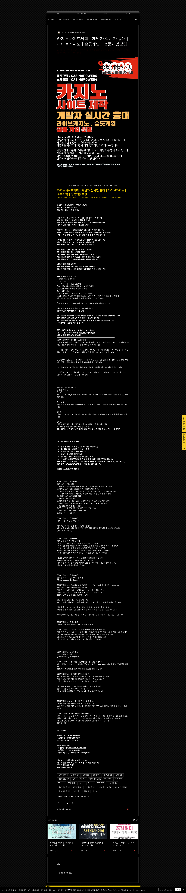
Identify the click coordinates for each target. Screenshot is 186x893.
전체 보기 (136, 820)
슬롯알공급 (86, 775)
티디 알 (95, 791)
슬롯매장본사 (75, 775)
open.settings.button (166, 890)
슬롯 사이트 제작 (64, 19)
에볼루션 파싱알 (74, 796)
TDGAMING (100, 783)
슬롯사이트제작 (63, 775)
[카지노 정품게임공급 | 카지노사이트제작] (124, 831)
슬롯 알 (109, 787)
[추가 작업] (128, 33)
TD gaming (61, 783)
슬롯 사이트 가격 (106, 19)
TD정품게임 (71, 783)
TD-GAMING (118, 779)
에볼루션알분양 (107, 775)
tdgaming (81, 783)
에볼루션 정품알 (62, 796)
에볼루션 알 (85, 791)
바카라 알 (76, 791)
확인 (178, 890)
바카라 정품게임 (90, 787)
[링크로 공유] (72, 803)
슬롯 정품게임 (77, 787)
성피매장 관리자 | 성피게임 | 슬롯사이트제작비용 (61, 844)
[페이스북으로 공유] (58, 803)
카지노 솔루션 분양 (95, 779)
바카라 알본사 (85, 796)
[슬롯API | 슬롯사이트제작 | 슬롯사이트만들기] (93, 831)
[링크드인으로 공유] (67, 803)
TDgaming (91, 783)
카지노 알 (101, 787)
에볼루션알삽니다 (63, 779)
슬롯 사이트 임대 (92, 19)
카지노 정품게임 (112, 783)
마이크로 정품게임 (64, 791)
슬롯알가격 (96, 775)
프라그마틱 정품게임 (121, 787)
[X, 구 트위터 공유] (63, 803)
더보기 (117, 19)
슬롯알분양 (119, 775)
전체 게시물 (51, 19)
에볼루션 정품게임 (64, 787)
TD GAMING (107, 779)
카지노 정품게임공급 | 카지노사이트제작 (123, 844)
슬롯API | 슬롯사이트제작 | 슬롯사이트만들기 (92, 844)
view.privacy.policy (140, 890)
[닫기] (184, 889)
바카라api (83, 779)
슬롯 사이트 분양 (78, 19)
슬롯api (75, 779)
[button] (136, 19)
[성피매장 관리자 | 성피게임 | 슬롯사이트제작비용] (62, 831)
